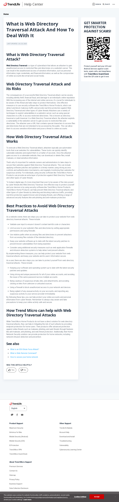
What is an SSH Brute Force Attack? (24, 349)
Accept (96, 496)
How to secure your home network (24, 357)
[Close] (115, 496)
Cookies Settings (80, 496)
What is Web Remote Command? (23, 353)
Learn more (27, 499)
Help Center (33, 4)
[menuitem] (96, 4)
